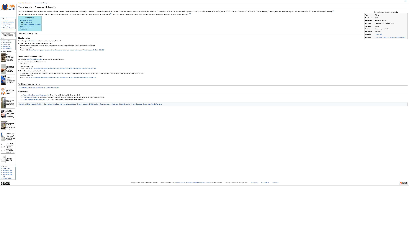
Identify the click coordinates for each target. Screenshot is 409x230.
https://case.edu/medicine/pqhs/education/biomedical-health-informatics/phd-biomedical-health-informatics (62, 77)
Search (3, 31)
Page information (7, 48)
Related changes (7, 42)
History (45, 3)
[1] (333, 11)
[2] (110, 13)
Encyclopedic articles (8, 22)
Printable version (7, 178)
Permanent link (6, 46)
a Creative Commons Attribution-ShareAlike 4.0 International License (192, 182)
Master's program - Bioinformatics (87, 104)
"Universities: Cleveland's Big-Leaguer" (35, 95)
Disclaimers (275, 182)
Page (20, 3)
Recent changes (7, 24)
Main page (5, 20)
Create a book (6, 168)
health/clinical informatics (34, 59)
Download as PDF (7, 170)
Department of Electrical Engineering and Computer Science (38, 87)
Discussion (27, 3)
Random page (6, 26)
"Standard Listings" (29, 97)
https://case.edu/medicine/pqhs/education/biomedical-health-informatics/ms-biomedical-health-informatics (61, 68)
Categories (22, 104)
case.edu (378, 34)
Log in (405, 0)
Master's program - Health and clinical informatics (115, 104)
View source (37, 3)
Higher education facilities (34, 104)
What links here (7, 40)
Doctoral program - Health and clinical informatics (147, 104)
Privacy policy (254, 182)
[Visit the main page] (8, 8)
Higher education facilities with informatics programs (60, 104)
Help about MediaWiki (8, 27)
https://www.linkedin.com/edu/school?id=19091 (389, 37)
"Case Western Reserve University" (34, 99)
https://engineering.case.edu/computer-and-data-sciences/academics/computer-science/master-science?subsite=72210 (66, 50)
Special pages (6, 44)
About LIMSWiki (265, 182)
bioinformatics (31, 41)
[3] (190, 13)
